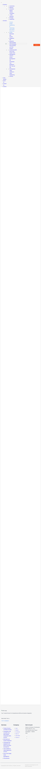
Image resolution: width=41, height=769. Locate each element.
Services (3, 20)
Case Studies (3, 78)
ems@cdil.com (31, 736)
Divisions (3, 4)
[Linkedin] (26, 742)
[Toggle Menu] (1, 2)
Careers (3, 86)
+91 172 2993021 (5, 720)
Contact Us (3, 84)
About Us (3, 81)
